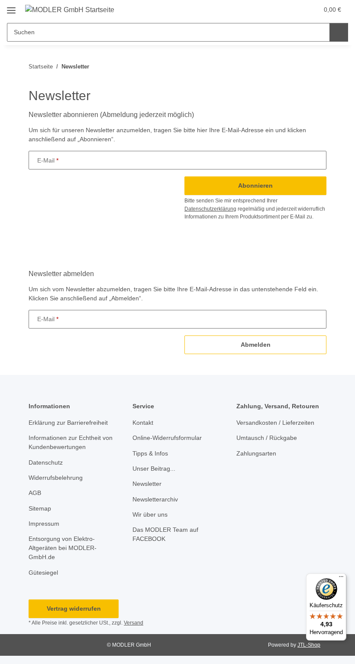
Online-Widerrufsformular (167, 437)
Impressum (44, 523)
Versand (133, 623)
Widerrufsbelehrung (56, 477)
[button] (277, 9)
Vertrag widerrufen (74, 608)
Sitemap (40, 508)
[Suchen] (338, 32)
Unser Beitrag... (153, 468)
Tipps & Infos (150, 453)
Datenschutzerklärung (210, 209)
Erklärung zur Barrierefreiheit (68, 422)
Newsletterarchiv (155, 499)
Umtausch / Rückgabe (266, 437)
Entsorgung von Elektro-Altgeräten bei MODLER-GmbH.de (63, 547)
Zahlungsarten (256, 453)
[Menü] (341, 578)
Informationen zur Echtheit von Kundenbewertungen (71, 442)
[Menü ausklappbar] (11, 7)
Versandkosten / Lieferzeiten (275, 422)
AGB (35, 492)
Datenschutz (46, 462)
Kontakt (142, 422)
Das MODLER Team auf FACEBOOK (165, 534)
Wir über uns (150, 514)
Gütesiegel (43, 572)
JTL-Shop (308, 645)
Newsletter (146, 483)
